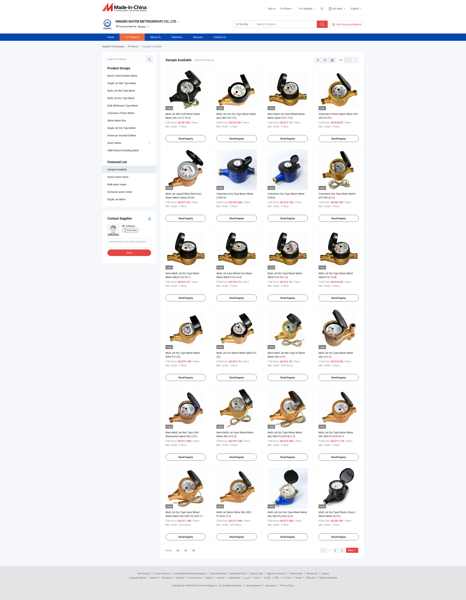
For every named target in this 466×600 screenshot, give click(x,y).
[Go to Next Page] (355, 60)
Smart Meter (114, 143)
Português (167, 577)
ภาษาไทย (286, 577)
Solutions (176, 37)
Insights (325, 573)
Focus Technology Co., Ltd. (209, 585)
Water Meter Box (116, 120)
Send (129, 252)
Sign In (272, 8)
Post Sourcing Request (349, 24)
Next (350, 550)
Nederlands (234, 577)
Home (110, 37)
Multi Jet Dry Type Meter (121, 98)
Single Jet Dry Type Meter (121, 128)
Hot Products (143, 573)
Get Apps (337, 8)
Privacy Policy (287, 585)
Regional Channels (276, 573)
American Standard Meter (121, 135)
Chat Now (132, 230)
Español (154, 577)
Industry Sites (256, 573)
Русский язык (195, 577)
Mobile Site (312, 573)
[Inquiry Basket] (322, 8)
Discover (198, 37)
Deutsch (221, 577)
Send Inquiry (185, 138)
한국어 (257, 577)
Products (134, 37)
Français (180, 577)
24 (177, 550)
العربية (247, 577)
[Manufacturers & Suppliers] (125, 7)
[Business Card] (149, 218)
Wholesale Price (238, 573)
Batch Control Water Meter (122, 75)
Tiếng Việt (310, 577)
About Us (155, 37)
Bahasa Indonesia (328, 577)
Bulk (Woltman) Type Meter (122, 105)
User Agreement (253, 585)
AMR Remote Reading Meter (123, 150)
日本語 (267, 577)
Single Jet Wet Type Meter (121, 83)
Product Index (296, 573)
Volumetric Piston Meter (121, 113)
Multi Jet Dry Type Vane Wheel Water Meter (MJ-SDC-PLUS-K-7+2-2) (185, 516)
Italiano (209, 577)
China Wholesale (218, 573)
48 (193, 550)
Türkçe (298, 577)
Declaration (270, 585)
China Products (161, 573)
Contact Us (220, 37)
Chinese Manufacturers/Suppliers (189, 573)
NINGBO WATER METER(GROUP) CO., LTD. (146, 21)
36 (185, 550)
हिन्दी (276, 577)
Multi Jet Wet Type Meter (121, 90)
